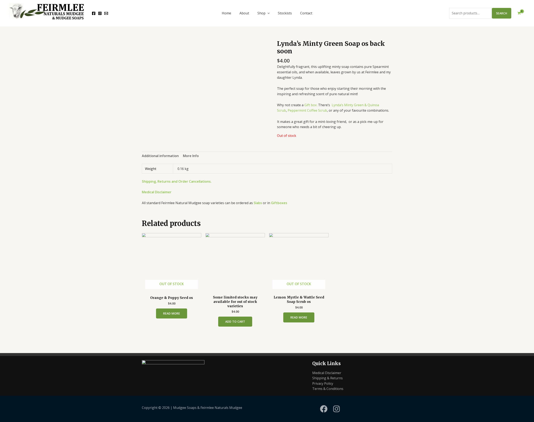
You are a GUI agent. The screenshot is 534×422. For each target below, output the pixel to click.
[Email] (106, 13)
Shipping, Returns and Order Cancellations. (177, 181)
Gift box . (311, 105)
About (244, 13)
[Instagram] (100, 13)
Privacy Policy (322, 383)
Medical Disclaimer (156, 192)
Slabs (258, 203)
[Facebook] (94, 13)
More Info (191, 156)
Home (226, 13)
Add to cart (235, 321)
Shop (261, 13)
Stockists (285, 13)
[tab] (160, 156)
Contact (306, 13)
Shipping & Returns (327, 378)
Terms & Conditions (327, 388)
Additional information (160, 156)
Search (501, 13)
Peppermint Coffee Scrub (307, 110)
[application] (268, 13)
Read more (171, 313)
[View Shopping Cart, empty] (519, 13)
